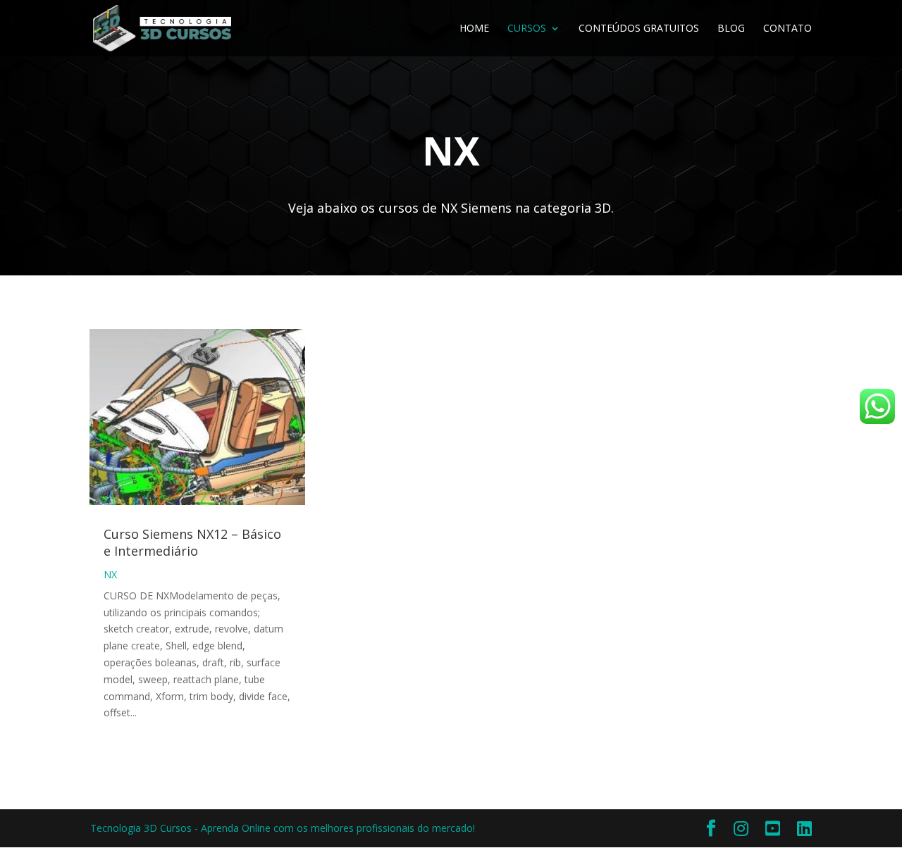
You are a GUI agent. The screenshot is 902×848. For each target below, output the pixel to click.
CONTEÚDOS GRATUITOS (639, 29)
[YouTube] (772, 828)
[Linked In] (804, 828)
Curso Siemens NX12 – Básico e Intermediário (192, 542)
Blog (731, 29)
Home (474, 29)
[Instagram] (741, 828)
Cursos (526, 29)
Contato (787, 29)
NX (110, 574)
